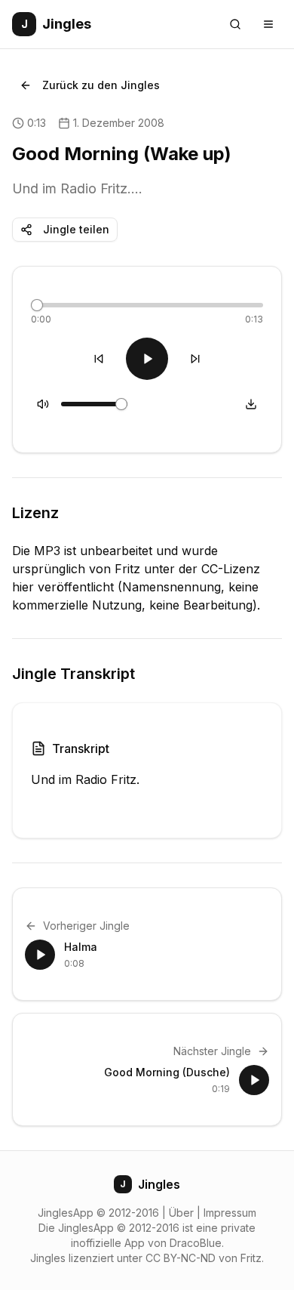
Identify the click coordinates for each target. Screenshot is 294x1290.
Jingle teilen (76, 229)
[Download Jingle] (251, 404)
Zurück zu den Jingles (101, 85)
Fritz (251, 1257)
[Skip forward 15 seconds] (195, 359)
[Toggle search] (235, 24)
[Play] (147, 359)
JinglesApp (65, 1212)
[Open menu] (268, 24)
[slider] (37, 305)
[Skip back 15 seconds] (99, 359)
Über (181, 1212)
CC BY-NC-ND (180, 1257)
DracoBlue (196, 1242)
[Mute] (43, 404)
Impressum (230, 1212)
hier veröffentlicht (63, 586)
